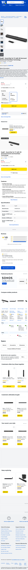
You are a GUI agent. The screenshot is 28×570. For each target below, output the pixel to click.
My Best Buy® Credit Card (6, 545)
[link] (8, 267)
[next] (25, 258)
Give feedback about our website (18, 559)
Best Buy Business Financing (6, 553)
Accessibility (3, 563)
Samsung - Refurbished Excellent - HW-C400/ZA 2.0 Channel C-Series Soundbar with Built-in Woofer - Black (13, 312)
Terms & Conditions (8, 563)
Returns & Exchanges (5, 532)
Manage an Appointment (20, 534)
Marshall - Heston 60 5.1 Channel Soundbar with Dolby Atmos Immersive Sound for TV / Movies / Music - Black (17, 126)
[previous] (2, 258)
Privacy (12, 563)
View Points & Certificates (21, 547)
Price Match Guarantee (5, 534)
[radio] (5, 96)
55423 (10, 102)
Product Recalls (4, 536)
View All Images (5, 308)
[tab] (4, 345)
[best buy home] (4, 2)
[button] (4, 5)
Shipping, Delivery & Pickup (6, 531)
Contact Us (18, 540)
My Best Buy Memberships (21, 545)
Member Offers (18, 549)
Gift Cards (3, 540)
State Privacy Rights (20, 564)
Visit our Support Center (20, 529)
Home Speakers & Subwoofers (7, 17)
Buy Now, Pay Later (5, 551)
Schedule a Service (19, 532)
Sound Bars (16, 17)
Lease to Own (3, 549)
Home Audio (18, 16)
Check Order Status (5, 529)
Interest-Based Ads (16, 563)
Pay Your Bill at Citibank (5, 547)
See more (2, 77)
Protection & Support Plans (21, 536)
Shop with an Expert (20, 531)
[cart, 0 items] (25, 2)
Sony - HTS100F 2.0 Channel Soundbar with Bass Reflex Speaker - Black (20, 312)
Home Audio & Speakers (10, 16)
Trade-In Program (4, 538)
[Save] (2, 109)
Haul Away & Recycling (20, 538)
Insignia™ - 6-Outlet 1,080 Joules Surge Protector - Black (8, 378)
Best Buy (2, 16)
